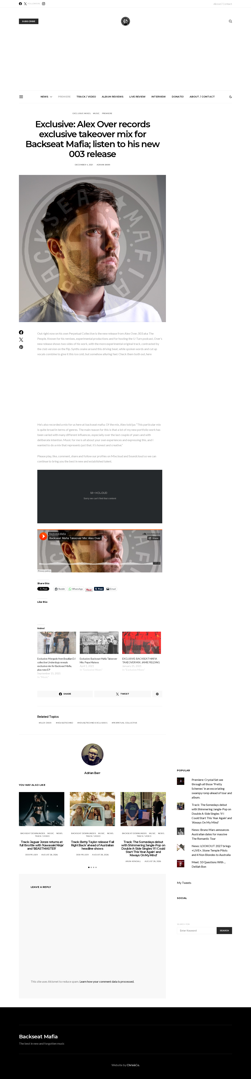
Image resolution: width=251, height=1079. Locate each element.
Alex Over (45, 723)
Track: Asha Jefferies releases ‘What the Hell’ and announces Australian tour (168, 145)
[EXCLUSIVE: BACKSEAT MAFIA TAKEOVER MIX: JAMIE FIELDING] (141, 643)
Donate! (178, 96)
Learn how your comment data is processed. (107, 981)
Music (96, 113)
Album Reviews (112, 96)
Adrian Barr (103, 165)
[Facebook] (20, 3)
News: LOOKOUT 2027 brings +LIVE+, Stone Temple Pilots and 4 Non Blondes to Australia (209, 145)
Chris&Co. (133, 1065)
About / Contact (223, 3)
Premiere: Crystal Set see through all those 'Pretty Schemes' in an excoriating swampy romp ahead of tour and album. (212, 788)
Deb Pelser (31, 854)
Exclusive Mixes (82, 113)
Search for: (183, 924)
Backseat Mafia (38, 1036)
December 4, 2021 (84, 165)
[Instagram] (43, 3)
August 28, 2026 (49, 854)
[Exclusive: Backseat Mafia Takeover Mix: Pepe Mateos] (99, 643)
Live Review (137, 96)
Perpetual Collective (125, 723)
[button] (230, 96)
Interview (158, 96)
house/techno (65, 723)
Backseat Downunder (32, 833)
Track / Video (86, 96)
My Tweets (184, 882)
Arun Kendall (133, 861)
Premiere (64, 96)
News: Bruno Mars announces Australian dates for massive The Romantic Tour (210, 834)
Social (182, 898)
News (45, 96)
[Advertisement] (125, 62)
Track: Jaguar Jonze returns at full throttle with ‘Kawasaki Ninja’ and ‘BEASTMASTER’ (44, 145)
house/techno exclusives (93, 723)
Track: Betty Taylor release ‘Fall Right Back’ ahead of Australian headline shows (85, 143)
